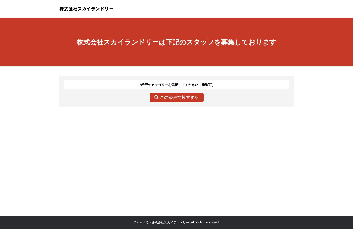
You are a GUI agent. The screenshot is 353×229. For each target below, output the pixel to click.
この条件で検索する (179, 97)
